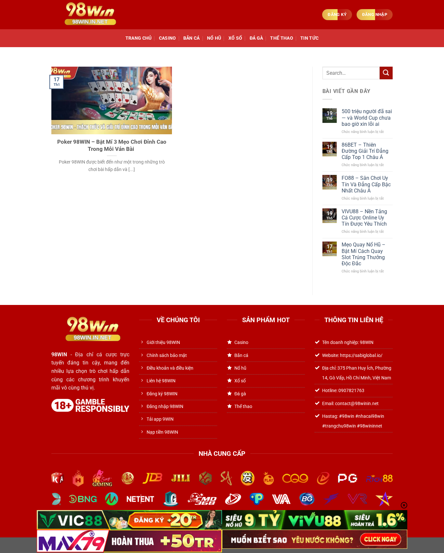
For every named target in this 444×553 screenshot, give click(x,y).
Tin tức (309, 38)
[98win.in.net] (87, 14)
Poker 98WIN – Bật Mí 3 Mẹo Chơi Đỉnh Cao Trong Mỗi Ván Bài (111, 145)
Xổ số (235, 38)
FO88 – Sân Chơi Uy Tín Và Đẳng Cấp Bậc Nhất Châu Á (366, 184)
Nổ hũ (214, 38)
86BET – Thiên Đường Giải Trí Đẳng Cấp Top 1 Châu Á (365, 151)
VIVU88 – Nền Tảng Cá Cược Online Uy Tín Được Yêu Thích (364, 217)
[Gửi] (386, 73)
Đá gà (256, 38)
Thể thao (281, 38)
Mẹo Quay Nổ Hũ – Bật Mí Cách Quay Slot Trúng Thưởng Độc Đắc (363, 254)
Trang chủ (138, 38)
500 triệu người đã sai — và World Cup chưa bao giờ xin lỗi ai (367, 117)
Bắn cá (191, 38)
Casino (167, 38)
